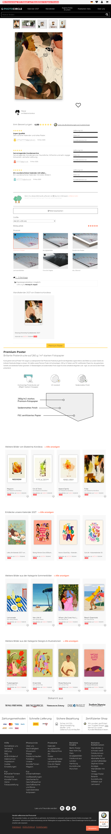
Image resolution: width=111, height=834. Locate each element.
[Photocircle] (11, 9)
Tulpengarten (12, 683)
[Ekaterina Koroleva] (17, 112)
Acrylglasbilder (54, 749)
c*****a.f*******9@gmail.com (26, 140)
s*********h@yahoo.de (24, 179)
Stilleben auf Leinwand (96, 783)
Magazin (29, 767)
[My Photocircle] (102, 2)
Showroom (31, 751)
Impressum (9, 762)
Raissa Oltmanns (92, 685)
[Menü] (107, 812)
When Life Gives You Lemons (68, 618)
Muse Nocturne (65, 683)
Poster (50, 756)
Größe (16, 217)
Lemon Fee (13, 685)
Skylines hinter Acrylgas (97, 765)
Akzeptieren (92, 828)
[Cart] (107, 2)
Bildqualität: (18, 226)
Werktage (21, 277)
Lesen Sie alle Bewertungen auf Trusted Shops (74, 124)
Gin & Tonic (37, 489)
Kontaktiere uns (11, 746)
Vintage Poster (97, 774)
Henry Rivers (14, 619)
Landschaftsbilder (98, 761)
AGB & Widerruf (11, 756)
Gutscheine (53, 767)
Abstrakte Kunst (98, 758)
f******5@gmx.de (22, 161)
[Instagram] (62, 808)
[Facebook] (68, 808)
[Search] (107, 14)
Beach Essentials (91, 618)
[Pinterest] (74, 808)
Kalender (52, 746)
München (73, 769)
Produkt (16, 231)
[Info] (15, 235)
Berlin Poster (74, 748)
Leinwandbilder (54, 762)
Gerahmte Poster (55, 759)
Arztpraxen (30, 792)
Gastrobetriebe (32, 790)
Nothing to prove (91, 683)
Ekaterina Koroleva (29, 113)
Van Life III (37, 618)
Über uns (30, 746)
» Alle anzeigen (52, 447)
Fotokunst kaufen (33, 756)
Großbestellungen (34, 777)
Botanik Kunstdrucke (96, 778)
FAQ (6, 754)
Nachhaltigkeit (32, 749)
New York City (75, 751)
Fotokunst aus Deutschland (97, 754)
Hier (106, 725)
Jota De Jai (64, 619)
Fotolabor (30, 759)
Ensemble (37, 683)
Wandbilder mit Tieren (98, 770)
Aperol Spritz (64, 489)
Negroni (10, 489)
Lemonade (11, 618)
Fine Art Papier (54, 764)
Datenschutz (9, 759)
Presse (29, 754)
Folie (86, 489)
